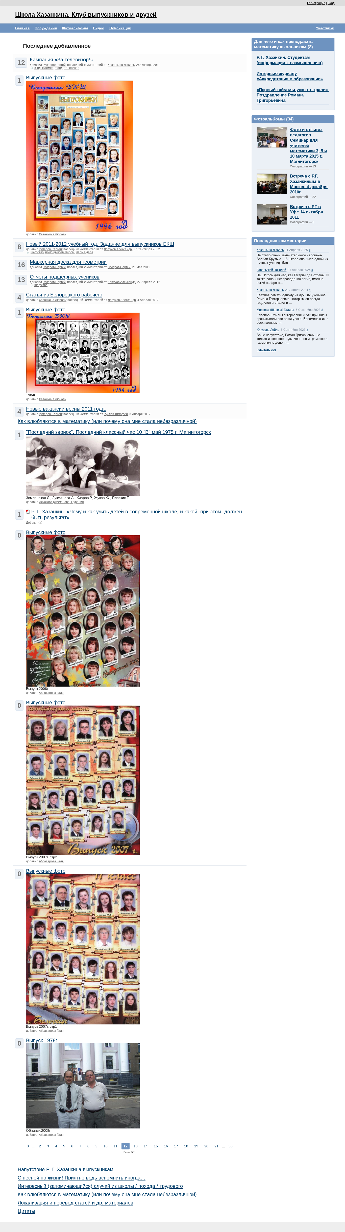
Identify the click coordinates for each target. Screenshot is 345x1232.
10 (106, 1146)
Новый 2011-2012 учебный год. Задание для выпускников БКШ (100, 244)
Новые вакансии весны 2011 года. (66, 409)
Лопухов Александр (118, 249)
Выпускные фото (45, 77)
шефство (37, 252)
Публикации (120, 28)
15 (156, 1146)
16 (166, 1146)
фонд (59, 67)
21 (216, 1146)
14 (146, 1146)
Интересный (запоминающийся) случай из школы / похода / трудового (100, 1186)
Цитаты (26, 1211)
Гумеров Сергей (54, 64)
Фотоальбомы (75, 28)
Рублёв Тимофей (116, 414)
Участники (325, 28)
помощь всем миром (59, 252)
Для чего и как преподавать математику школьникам (283, 44)
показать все (266, 349)
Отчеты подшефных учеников (65, 277)
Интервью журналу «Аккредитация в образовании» (290, 76)
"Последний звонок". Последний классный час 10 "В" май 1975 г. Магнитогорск (118, 432)
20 (206, 1146)
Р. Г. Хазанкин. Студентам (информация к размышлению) (290, 60)
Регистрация (316, 3)
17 (176, 1146)
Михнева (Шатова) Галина (275, 309)
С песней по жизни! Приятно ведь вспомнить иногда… (81, 1177)
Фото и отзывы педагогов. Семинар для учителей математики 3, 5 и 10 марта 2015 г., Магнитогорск (308, 145)
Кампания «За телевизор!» (61, 59)
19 (196, 1146)
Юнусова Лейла (268, 329)
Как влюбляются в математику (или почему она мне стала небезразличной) (107, 421)
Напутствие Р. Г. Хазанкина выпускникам (65, 1169)
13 (136, 1146)
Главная (22, 28)
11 (115, 1146)
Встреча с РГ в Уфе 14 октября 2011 (306, 212)
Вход (331, 3)
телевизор (71, 67)
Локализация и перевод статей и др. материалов (75, 1202)
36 (231, 1146)
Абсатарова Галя (51, 692)
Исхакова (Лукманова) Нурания (61, 502)
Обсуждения (46, 28)
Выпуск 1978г (41, 1040)
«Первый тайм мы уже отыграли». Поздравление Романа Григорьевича (293, 95)
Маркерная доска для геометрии (68, 262)
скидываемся (43, 67)
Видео (98, 28)
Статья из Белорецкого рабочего (64, 294)
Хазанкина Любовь (270, 250)
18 (186, 1146)
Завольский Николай (271, 269)
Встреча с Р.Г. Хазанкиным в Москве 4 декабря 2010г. (309, 183)
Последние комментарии (280, 240)
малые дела (84, 252)
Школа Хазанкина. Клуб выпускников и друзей (86, 14)
